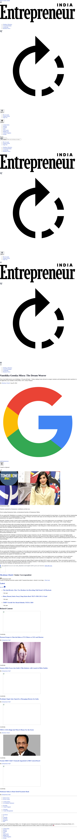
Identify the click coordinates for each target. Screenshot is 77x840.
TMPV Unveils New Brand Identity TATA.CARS (18, 602)
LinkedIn (5, 817)
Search (1, 136)
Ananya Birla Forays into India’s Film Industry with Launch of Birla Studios (24, 668)
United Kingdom (7, 133)
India (4, 129)
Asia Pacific (6, 130)
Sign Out (5, 117)
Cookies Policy (6, 801)
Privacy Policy (6, 799)
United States (6, 125)
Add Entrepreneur (4, 461)
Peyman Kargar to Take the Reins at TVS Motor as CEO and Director (21, 637)
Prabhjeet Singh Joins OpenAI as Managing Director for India (19, 699)
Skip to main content (5, 0)
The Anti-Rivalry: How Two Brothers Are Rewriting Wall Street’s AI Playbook (27, 590)
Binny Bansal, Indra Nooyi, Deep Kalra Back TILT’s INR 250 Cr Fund (25, 596)
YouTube (5, 818)
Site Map (5, 805)
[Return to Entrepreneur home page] (37, 21)
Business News (6, 28)
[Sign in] (1, 363)
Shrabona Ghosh (6, 383)
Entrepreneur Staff (6, 640)
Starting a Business (7, 24)
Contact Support (7, 807)
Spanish (5, 126)
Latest (2, 583)
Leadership (5, 27)
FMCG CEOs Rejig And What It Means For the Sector (17, 730)
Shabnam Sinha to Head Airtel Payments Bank (14, 791)
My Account (6, 114)
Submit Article (6, 116)
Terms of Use (6, 797)
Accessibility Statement (8, 803)
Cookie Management (8, 810)
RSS (4, 821)
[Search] (1, 32)
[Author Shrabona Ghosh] (3, 571)
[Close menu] (1, 365)
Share (2, 462)
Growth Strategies (7, 25)
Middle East (6, 131)
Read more (47, 580)
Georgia (5, 127)
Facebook (5, 814)
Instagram (5, 820)
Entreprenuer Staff (6, 701)
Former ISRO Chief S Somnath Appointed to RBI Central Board (20, 761)
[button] (38, 262)
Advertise (5, 809)
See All (2, 587)
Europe (4, 134)
